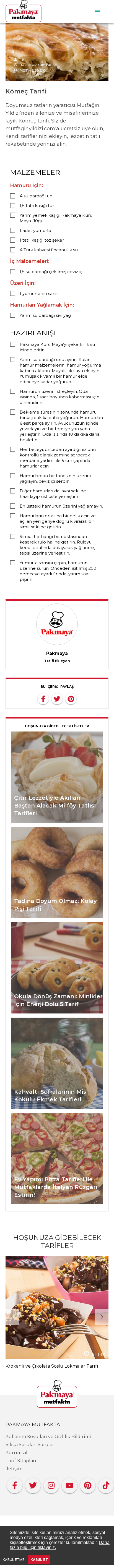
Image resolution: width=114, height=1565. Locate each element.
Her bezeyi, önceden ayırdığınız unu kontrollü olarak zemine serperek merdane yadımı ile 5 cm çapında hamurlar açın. (58, 458)
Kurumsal (16, 1452)
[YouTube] (69, 1484)
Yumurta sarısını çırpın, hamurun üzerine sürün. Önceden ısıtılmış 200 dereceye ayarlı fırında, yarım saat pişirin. (58, 571)
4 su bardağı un (36, 195)
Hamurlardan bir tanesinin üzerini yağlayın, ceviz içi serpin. (55, 478)
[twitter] (57, 698)
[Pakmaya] (57, 1394)
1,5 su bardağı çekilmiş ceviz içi (52, 271)
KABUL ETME (13, 1560)
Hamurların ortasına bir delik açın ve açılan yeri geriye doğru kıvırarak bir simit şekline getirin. (58, 521)
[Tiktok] (106, 1484)
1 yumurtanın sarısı (39, 293)
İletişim (14, 1468)
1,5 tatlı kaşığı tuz (37, 205)
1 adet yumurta (35, 230)
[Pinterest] (87, 1484)
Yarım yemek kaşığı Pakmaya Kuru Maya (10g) (56, 218)
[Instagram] (51, 1484)
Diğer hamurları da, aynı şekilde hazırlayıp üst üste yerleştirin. (53, 493)
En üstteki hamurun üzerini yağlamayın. (61, 506)
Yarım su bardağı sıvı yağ (45, 315)
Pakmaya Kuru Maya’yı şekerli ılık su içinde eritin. (57, 347)
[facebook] (43, 698)
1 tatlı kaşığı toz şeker (42, 240)
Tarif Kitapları (21, 1460)
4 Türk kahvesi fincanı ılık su (49, 249)
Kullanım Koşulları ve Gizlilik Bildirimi (48, 1436)
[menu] (97, 11)
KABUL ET (39, 1560)
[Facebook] (14, 1484)
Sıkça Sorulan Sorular (30, 1444)
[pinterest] (70, 698)
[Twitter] (33, 1484)
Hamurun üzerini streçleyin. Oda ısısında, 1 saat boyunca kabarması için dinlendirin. (59, 397)
